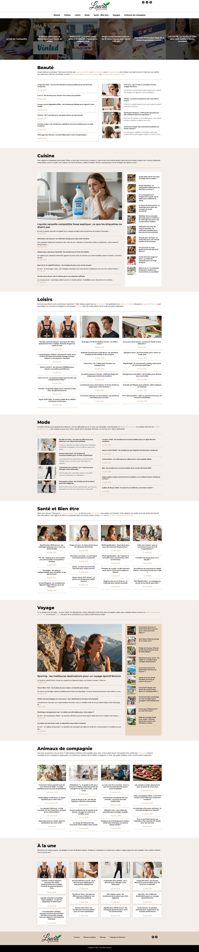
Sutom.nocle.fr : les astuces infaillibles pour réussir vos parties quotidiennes (57, 368)
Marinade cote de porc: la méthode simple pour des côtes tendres (63, 239)
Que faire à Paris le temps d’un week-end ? (149, 640)
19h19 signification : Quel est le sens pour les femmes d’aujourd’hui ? (115, 546)
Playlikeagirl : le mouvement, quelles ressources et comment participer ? (142, 364)
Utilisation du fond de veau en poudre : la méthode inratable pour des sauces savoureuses (148, 229)
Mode (87, 15)
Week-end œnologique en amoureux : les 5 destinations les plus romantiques (67, 699)
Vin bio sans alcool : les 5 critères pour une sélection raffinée (61, 276)
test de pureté (100, 304)
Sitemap (103, 937)
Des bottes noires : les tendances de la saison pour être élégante (77, 482)
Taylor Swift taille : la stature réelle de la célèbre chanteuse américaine (57, 400)
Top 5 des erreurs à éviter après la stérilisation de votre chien (52, 822)
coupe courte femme (83, 72)
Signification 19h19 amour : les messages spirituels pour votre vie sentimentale (51, 547)
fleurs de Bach (96, 513)
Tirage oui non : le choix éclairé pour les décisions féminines (83, 546)
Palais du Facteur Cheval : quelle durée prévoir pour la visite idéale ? (149, 650)
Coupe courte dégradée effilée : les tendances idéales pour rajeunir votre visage (65, 105)
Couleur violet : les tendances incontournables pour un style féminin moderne (129, 440)
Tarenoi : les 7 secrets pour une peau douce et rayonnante (60, 115)
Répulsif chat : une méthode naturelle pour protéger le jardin (115, 811)
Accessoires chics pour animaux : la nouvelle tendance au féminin (147, 809)
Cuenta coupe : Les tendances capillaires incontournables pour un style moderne (65, 125)
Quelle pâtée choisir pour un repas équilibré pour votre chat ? (51, 798)
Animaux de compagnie (134, 15)
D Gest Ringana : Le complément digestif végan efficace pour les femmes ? (52, 585)
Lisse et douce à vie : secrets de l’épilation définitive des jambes (83, 800)
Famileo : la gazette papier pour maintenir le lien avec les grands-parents (57, 389)
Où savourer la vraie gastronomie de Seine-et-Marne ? (149, 249)
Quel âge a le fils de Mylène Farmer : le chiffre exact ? (99, 343)
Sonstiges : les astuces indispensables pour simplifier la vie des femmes (52, 572)
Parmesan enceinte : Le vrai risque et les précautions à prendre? (83, 557)
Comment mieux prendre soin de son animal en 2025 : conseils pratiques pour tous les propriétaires (51, 787)
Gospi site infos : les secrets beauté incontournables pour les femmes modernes (64, 86)
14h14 (102, 515)
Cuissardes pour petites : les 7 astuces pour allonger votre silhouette (76, 468)
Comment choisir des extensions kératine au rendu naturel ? (141, 128)
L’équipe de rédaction (117, 937)
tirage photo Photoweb (149, 304)
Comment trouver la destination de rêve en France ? (147, 669)
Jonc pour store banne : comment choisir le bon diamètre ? (142, 343)
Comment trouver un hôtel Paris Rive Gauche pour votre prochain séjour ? (148, 630)
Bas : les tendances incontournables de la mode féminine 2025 (126, 468)
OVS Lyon (79, 306)
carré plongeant (98, 72)
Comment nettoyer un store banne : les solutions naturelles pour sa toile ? (99, 396)
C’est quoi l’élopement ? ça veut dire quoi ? (148, 710)
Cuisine (67, 15)
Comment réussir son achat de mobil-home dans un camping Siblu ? (148, 689)
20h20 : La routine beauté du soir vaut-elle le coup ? (141, 100)
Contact (76, 937)
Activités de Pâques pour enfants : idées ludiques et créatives (142, 386)
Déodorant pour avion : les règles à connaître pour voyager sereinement (149, 660)
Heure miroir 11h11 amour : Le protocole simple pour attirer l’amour (83, 579)
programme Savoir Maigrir (69, 513)
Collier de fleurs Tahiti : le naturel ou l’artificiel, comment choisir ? (127, 488)
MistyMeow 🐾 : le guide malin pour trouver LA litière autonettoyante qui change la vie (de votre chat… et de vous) (83, 787)
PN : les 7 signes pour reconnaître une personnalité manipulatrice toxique (52, 559)
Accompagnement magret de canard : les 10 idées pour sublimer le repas (148, 197)
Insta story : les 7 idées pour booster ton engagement (99, 364)
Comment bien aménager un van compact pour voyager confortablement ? (149, 699)
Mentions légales (90, 937)
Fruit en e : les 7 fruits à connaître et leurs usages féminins (140, 86)
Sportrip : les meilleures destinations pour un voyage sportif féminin (79, 676)
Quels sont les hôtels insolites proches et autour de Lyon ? (147, 679)
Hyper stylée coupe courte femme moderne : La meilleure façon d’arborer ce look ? (131, 478)
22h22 (57, 614)
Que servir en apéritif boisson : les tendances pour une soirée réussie (64, 265)
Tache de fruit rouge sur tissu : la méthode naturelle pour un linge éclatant (148, 259)
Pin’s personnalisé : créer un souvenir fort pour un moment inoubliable (142, 396)
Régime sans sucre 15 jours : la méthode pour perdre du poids (115, 582)
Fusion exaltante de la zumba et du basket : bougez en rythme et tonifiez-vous (83, 812)
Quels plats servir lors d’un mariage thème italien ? (149, 177)
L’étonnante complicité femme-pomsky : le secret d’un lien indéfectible (115, 799)
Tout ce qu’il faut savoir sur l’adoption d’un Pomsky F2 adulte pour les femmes (147, 821)
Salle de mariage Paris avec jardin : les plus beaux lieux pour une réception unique (147, 720)
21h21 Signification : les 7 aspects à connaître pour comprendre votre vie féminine (115, 558)
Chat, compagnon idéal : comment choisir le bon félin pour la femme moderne (147, 797)
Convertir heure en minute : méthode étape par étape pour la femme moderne (99, 375)
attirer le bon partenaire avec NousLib (120, 515)
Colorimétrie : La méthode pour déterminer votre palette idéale (127, 459)
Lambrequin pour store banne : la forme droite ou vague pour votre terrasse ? (99, 386)
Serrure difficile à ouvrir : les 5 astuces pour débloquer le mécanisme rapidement (83, 882)
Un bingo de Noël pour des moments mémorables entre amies (84, 824)
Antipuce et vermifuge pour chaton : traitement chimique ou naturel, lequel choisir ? (115, 823)
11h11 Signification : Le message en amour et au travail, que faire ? (147, 582)
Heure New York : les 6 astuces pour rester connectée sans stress (63, 688)
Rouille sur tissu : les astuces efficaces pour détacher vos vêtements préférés (76, 440)
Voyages (116, 15)
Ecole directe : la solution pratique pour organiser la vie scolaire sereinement (147, 909)
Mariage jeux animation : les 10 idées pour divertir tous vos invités (142, 375)
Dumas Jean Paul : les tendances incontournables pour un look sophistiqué (75, 454)
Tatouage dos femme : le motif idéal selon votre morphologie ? (62, 135)
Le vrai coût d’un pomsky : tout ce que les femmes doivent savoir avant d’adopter (115, 787)
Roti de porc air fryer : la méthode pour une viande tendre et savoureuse (149, 239)
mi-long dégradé (113, 72)
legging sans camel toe (128, 427)
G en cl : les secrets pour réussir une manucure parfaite (59, 95)
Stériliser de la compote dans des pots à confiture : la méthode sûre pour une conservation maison (149, 219)
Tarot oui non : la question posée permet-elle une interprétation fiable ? (57, 379)
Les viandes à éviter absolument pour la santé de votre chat (147, 786)
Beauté (57, 15)
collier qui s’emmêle (126, 304)
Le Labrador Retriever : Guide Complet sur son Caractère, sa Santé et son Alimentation (51, 810)
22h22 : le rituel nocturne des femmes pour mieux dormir (83, 567)
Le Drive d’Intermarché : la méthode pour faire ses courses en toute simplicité (149, 208)
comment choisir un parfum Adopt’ (113, 74)
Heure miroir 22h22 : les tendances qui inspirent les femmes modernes (130, 450)
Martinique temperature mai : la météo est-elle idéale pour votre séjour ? (65, 712)
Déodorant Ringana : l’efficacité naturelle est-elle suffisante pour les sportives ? (141, 114)
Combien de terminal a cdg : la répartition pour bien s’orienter (61, 723)
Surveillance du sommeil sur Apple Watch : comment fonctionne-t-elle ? (147, 570)
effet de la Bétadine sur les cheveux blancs (84, 74)
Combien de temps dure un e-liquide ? (147, 559)
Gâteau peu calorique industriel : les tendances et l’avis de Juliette (63, 252)
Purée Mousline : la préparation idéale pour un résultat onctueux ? (149, 187)
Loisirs (78, 15)
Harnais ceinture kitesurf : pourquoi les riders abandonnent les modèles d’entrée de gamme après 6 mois (57, 344)
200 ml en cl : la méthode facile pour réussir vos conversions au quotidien (149, 270)
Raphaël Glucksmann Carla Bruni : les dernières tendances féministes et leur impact (99, 353)
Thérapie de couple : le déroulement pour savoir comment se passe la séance (115, 570)
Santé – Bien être (101, 15)
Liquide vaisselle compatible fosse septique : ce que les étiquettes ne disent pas (79, 226)
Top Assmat (142, 753)
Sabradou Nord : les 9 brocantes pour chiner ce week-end (142, 353)
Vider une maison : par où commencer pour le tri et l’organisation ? (147, 547)
